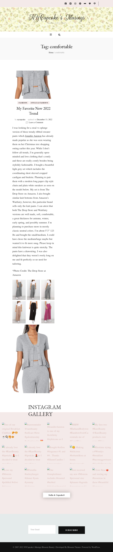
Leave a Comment (36, 122)
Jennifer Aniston (33, 135)
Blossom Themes (74, 547)
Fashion (23, 103)
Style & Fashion (39, 103)
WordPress (96, 547)
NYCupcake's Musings (56, 17)
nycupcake (21, 119)
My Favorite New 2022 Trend (33, 111)
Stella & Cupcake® (57, 495)
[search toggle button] (59, 35)
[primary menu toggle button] (51, 34)
